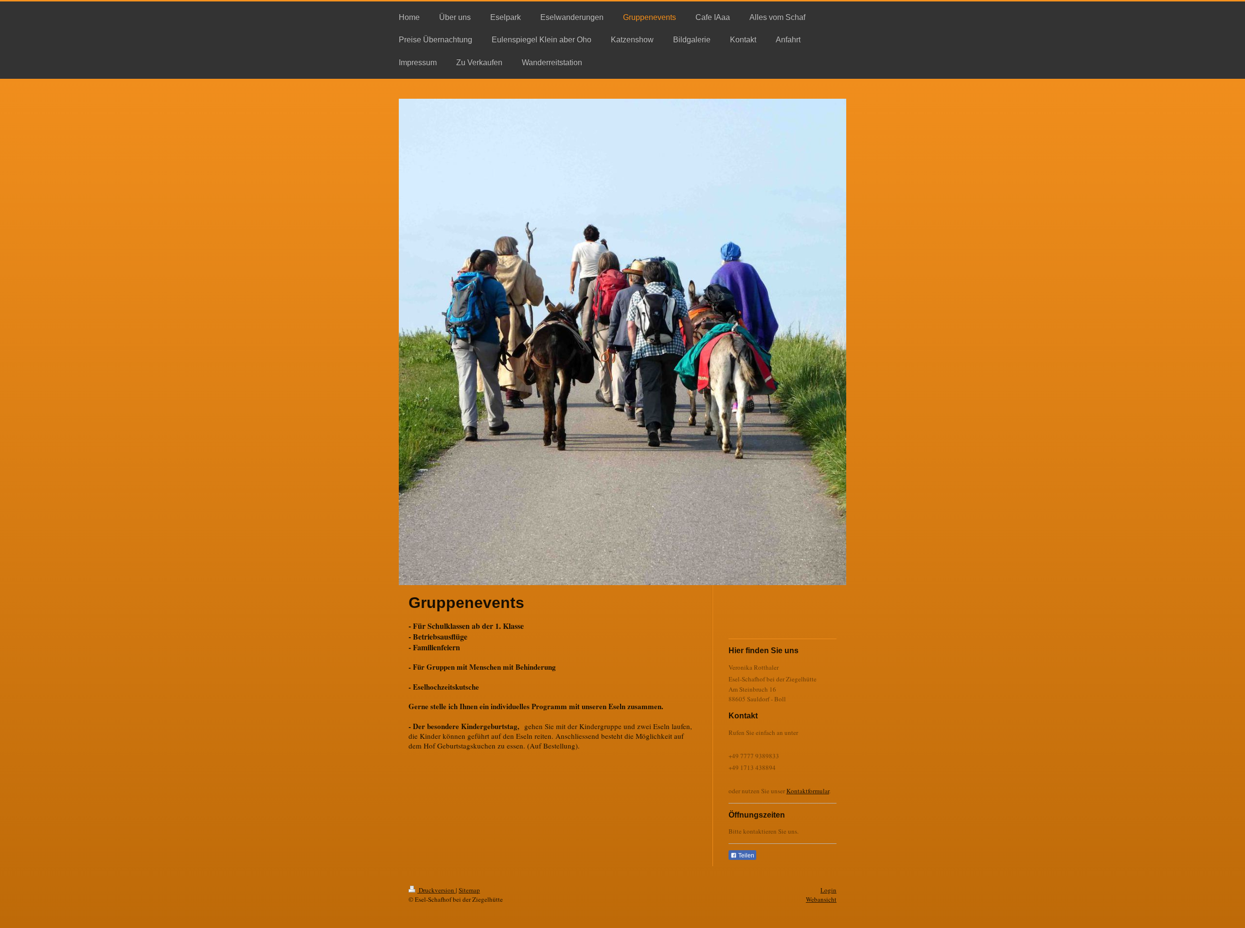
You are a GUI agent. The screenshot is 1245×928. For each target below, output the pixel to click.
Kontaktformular (807, 790)
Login (828, 890)
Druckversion (436, 890)
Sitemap (469, 890)
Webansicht (821, 899)
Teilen (745, 855)
